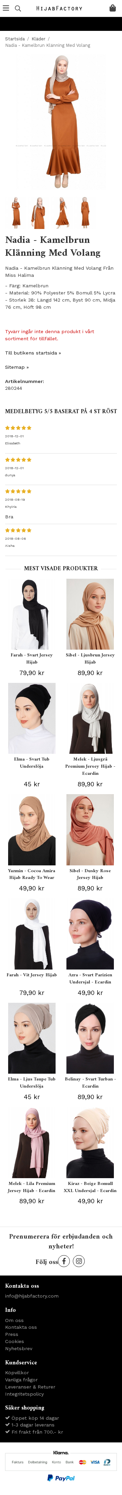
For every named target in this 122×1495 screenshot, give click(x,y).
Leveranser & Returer (30, 1386)
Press (11, 1334)
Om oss (14, 1320)
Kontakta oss (21, 1327)
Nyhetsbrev (18, 1348)
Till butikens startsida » (33, 353)
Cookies (14, 1341)
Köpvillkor (17, 1372)
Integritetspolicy (24, 1394)
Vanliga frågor (21, 1379)
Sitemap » (17, 367)
